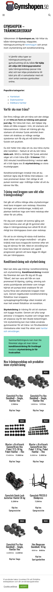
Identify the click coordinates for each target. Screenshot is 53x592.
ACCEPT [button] (23, 586)
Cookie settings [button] (10, 586)
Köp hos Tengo (14, 410)
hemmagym (31, 44)
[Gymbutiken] (26, 6)
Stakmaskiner (16, 100)
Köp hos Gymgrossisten (14, 509)
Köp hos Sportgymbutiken (38, 558)
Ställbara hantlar (18, 103)
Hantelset (15, 96)
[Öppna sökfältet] (49, 15)
